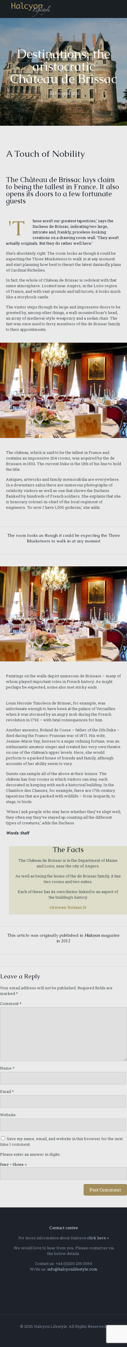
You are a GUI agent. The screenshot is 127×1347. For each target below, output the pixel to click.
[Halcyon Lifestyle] (31, 8)
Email (7, 1091)
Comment (11, 1003)
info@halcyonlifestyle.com (72, 1269)
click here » (98, 1237)
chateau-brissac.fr (68, 907)
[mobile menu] (119, 9)
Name (7, 1068)
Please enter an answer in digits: (30, 1154)
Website (8, 1114)
